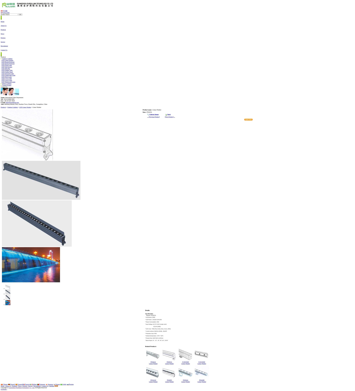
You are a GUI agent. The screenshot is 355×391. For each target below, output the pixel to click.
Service (30, 386)
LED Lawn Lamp (6, 80)
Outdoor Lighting (12, 107)
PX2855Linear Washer (169, 381)
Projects (25, 386)
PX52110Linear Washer (153, 381)
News (20, 386)
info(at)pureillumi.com (12, 102)
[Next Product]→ (170, 117)
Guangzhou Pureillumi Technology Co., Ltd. (22, 388)
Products (3, 107)
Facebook (3, 389)
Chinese (5, 384)
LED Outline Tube (6, 70)
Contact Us (45, 386)
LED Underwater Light (8, 75)
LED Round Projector (7, 62)
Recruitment (37, 386)
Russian (71, 384)
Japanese (50, 384)
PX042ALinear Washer (153, 362)
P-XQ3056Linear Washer (202, 362)
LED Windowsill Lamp (8, 82)
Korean (57, 384)
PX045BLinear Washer (202, 381)
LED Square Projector (8, 63)
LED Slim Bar (5, 68)
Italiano (34, 384)
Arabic (64, 384)
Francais (27, 384)
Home (2, 386)
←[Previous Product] (153, 117)
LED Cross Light (6, 78)
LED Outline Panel (7, 72)
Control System (6, 85)
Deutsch (12, 384)
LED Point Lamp (6, 77)
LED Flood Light (6, 65)
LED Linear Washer (25, 107)
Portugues (42, 384)
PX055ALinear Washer (169, 362)
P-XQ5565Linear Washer (185, 362)
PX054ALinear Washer (185, 381)
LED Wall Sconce (6, 67)
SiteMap (51, 386)
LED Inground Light (7, 73)
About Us (8, 386)
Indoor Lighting (6, 83)
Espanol (19, 384)
